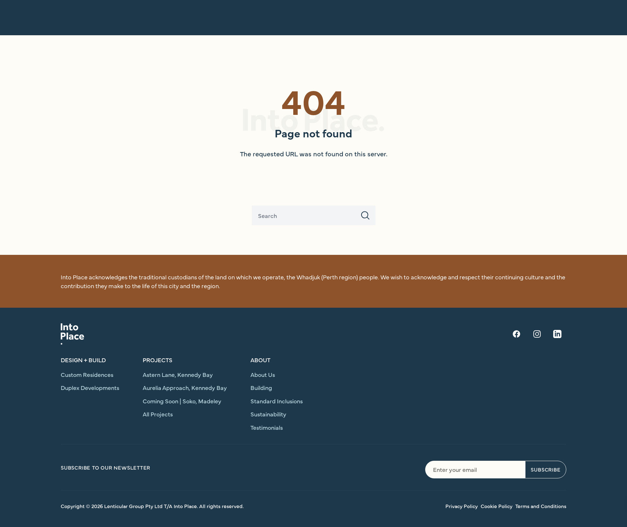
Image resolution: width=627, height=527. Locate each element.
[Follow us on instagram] (537, 334)
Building (261, 387)
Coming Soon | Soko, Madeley (182, 401)
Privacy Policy (461, 505)
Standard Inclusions (276, 401)
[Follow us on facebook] (516, 334)
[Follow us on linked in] (557, 334)
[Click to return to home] (72, 334)
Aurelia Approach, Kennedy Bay (185, 387)
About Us (262, 374)
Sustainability (268, 414)
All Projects (158, 414)
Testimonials (266, 427)
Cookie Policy (496, 505)
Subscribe (545, 469)
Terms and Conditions (540, 505)
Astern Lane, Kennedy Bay (178, 374)
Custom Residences (87, 374)
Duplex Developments (90, 387)
